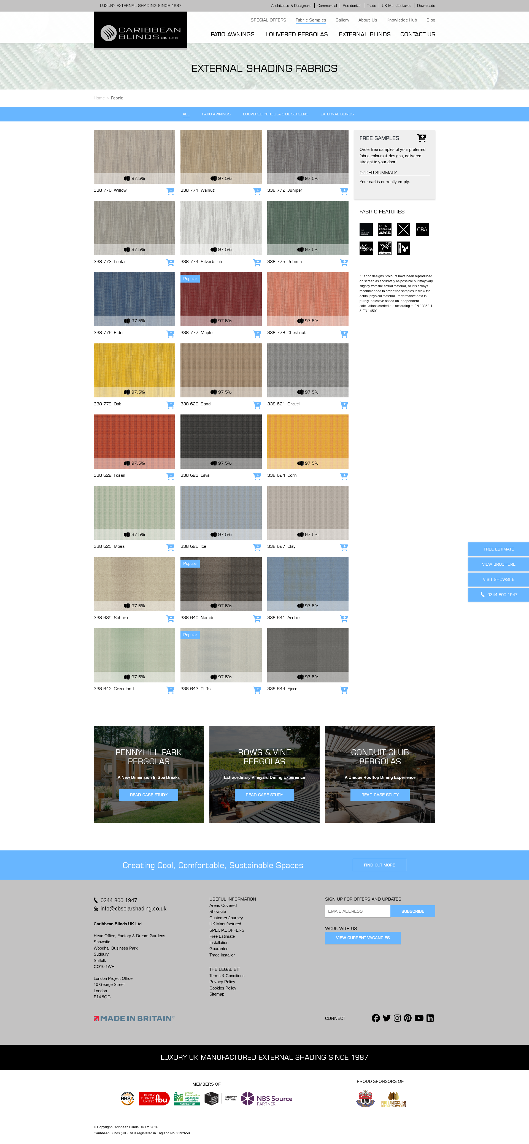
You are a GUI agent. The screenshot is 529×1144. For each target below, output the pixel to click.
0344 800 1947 (119, 900)
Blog (431, 20)
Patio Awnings (233, 34)
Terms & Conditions (227, 975)
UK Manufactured (396, 5)
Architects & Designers (291, 5)
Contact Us (417, 34)
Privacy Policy (222, 981)
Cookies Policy (222, 988)
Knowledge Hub (402, 20)
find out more (379, 865)
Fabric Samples (311, 20)
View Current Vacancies (363, 937)
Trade (371, 5)
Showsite (217, 911)
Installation (218, 942)
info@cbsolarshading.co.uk (133, 909)
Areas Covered (223, 905)
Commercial (327, 5)
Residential (352, 5)
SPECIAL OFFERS (268, 20)
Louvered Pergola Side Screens (275, 114)
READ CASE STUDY (148, 794)
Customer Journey (226, 917)
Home (99, 98)
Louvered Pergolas (297, 34)
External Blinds (365, 34)
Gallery (342, 20)
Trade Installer (222, 955)
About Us (367, 20)
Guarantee (218, 948)
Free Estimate (222, 936)
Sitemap (216, 994)
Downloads (426, 5)
